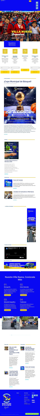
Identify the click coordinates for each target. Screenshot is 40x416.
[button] (7, 295)
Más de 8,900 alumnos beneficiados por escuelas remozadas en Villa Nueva (14, 350)
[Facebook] (37, 3)
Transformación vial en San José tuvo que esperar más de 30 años (13, 373)
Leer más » (6, 134)
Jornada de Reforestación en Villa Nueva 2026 (10, 161)
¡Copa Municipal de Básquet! (17, 81)
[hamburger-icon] (30, 1)
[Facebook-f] (33, 395)
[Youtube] (35, 395)
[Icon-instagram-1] (37, 395)
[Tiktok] (37, 8)
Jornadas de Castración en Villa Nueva (23, 192)
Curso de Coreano (18, 180)
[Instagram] (37, 5)
